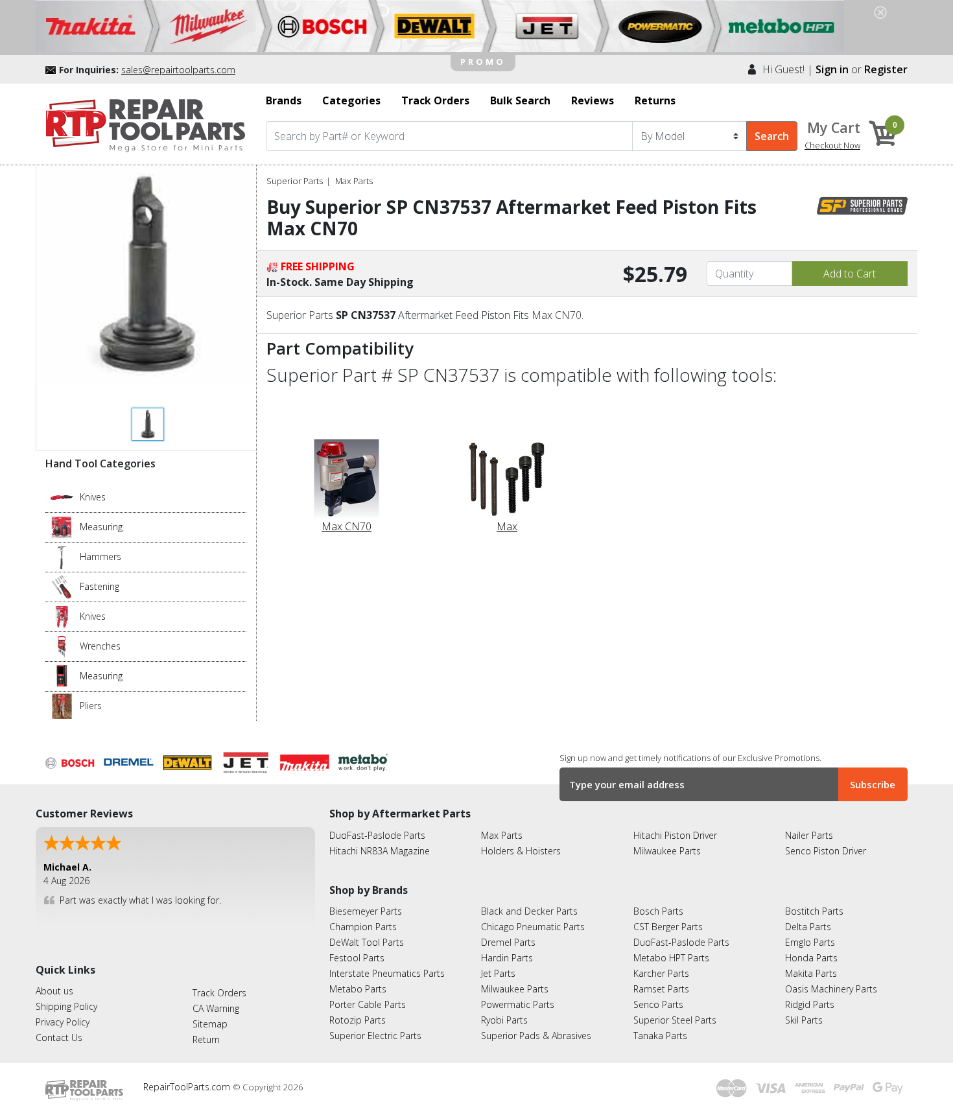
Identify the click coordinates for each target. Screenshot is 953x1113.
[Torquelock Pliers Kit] (62, 705)
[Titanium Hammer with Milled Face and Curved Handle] (62, 556)
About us (54, 991)
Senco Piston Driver (825, 851)
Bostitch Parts (814, 911)
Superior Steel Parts (674, 1020)
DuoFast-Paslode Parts (377, 835)
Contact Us (59, 1037)
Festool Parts (356, 958)
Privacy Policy (62, 1022)
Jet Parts (498, 973)
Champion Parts (363, 926)
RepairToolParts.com (188, 1087)
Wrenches (100, 646)
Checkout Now (832, 145)
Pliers (91, 705)
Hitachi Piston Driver (675, 835)
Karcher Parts (661, 973)
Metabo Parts (357, 989)
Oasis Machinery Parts (831, 989)
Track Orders (219, 993)
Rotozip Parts (357, 1020)
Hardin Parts (507, 958)
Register (886, 69)
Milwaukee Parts (667, 851)
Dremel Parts (508, 942)
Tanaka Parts (660, 1035)
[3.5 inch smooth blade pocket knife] (62, 496)
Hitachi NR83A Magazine (379, 851)
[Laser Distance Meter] (62, 675)
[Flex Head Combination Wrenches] (62, 646)
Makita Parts (811, 973)
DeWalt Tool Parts (366, 942)
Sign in (832, 69)
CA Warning (216, 1008)
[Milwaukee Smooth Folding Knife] (62, 616)
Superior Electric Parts (375, 1035)
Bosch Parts (658, 911)
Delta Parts (808, 926)
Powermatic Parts (517, 1004)
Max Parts (354, 181)
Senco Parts (658, 1004)
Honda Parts (811, 958)
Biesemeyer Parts (365, 911)
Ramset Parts (661, 989)
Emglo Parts (810, 942)
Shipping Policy (66, 1006)
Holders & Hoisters (521, 851)
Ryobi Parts (504, 1020)
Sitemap (210, 1024)
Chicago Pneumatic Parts (533, 926)
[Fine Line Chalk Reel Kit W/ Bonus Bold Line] (62, 526)
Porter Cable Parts (367, 1004)
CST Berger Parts (668, 926)
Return (206, 1039)
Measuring (101, 527)
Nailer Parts (809, 835)
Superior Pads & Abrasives (536, 1035)
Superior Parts (294, 181)
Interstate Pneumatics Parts (387, 973)
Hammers (100, 556)
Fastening (99, 586)
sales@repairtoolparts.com (178, 70)
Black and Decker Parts (529, 911)
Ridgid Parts (809, 1004)
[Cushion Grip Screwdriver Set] (62, 586)
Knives (93, 497)
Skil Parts (804, 1020)
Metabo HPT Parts (671, 958)
